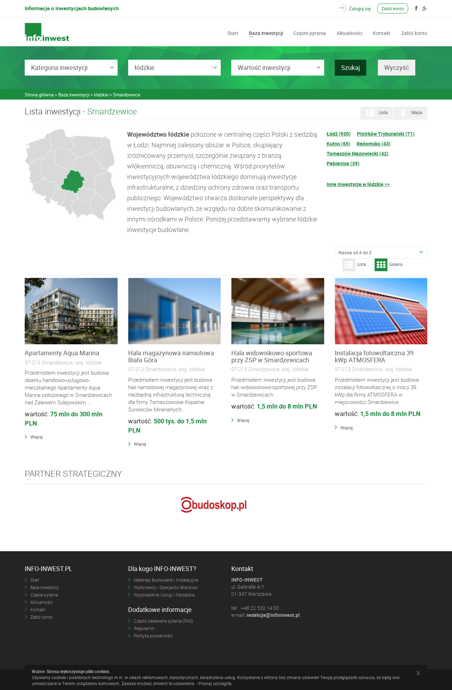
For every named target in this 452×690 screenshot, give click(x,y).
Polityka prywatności (153, 635)
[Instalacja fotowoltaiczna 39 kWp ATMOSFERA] (381, 311)
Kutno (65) (338, 143)
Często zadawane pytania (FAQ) (163, 621)
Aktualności (349, 32)
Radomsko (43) (374, 143)
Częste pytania (309, 32)
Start (232, 32)
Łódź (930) (339, 133)
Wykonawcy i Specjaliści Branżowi (166, 587)
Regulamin (144, 628)
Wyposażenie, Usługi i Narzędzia (164, 594)
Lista (383, 112)
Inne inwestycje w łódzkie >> (358, 184)
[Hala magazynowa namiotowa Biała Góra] (174, 311)
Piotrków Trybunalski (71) (386, 133)
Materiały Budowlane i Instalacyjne (166, 580)
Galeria (396, 264)
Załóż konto (392, 8)
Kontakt (382, 32)
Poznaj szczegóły (214, 683)
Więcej (36, 437)
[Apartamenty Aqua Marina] (71, 311)
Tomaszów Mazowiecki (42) (357, 153)
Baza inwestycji (266, 32)
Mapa (416, 112)
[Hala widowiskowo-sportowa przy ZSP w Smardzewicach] (277, 311)
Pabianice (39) (343, 163)
